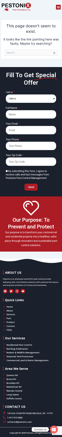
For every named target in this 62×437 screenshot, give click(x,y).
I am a (9, 92)
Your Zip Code (14, 155)
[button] (58, 7)
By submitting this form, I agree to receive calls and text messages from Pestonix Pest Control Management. (27, 174)
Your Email (12, 123)
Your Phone (12, 139)
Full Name (12, 108)
